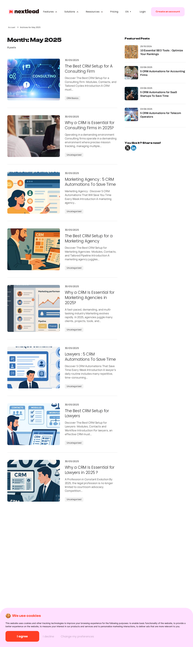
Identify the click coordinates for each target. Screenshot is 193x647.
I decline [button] (48, 636)
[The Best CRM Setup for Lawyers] (33, 424)
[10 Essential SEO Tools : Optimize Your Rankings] (131, 52)
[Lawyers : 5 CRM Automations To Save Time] (33, 367)
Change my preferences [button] (77, 636)
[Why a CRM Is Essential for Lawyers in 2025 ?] (33, 481)
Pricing (114, 11)
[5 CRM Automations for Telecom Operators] (131, 114)
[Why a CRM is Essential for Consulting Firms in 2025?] (33, 136)
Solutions (70, 11)
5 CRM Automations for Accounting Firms (162, 73)
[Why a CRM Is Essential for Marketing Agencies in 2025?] (33, 308)
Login (143, 11)
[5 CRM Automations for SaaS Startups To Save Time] (131, 93)
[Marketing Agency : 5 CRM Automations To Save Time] (33, 192)
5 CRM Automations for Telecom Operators (160, 115)
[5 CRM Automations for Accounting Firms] (131, 72)
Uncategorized (74, 154)
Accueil (11, 27)
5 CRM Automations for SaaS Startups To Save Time (158, 94)
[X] (127, 148)
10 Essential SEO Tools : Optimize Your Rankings (161, 52)
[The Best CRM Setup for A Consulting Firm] (33, 79)
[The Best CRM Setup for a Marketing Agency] (33, 249)
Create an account (168, 11)
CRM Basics (73, 98)
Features (48, 11)
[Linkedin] (133, 148)
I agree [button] (22, 636)
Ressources (93, 11)
